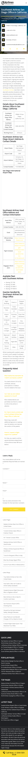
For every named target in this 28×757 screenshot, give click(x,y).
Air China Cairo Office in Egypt (10, 720)
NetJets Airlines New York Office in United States (14, 525)
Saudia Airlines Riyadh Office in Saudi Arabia (14, 705)
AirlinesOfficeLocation (7, 16)
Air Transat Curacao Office (11, 537)
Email (5, 491)
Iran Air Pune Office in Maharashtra (14, 565)
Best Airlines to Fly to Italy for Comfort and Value (12, 598)
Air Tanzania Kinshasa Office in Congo (12, 649)
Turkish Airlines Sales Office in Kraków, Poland (12, 532)
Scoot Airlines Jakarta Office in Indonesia (13, 651)
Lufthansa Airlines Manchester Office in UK (13, 691)
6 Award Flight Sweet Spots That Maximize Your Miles (13, 625)
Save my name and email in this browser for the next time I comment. (13, 502)
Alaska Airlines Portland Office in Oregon (13, 683)
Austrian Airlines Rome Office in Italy (11, 694)
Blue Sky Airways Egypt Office (12, 560)
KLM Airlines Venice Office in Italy (10, 643)
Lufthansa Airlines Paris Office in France (12, 673)
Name (5, 483)
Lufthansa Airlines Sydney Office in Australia (14, 645)
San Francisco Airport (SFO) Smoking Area (11, 605)
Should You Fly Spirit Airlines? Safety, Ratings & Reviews (12, 611)
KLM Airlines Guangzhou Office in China (12, 696)
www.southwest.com (12, 35)
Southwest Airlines (20, 16)
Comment (6, 469)
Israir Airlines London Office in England (12, 707)
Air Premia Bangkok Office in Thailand (12, 647)
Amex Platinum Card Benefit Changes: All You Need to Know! (13, 618)
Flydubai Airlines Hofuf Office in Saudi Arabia (13, 543)
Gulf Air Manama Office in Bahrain (11, 671)
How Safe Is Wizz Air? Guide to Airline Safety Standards (12, 585)
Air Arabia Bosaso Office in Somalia (11, 667)
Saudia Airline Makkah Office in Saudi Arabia (14, 669)
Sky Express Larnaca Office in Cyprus (12, 641)
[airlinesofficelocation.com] (7, 3)
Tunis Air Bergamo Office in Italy (13, 555)
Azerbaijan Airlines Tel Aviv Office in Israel (13, 714)
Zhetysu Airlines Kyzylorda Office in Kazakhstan (14, 550)
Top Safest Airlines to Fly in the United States (13, 578)
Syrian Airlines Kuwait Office (9, 665)
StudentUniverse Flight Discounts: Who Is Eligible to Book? (13, 591)
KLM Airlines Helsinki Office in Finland (12, 685)
